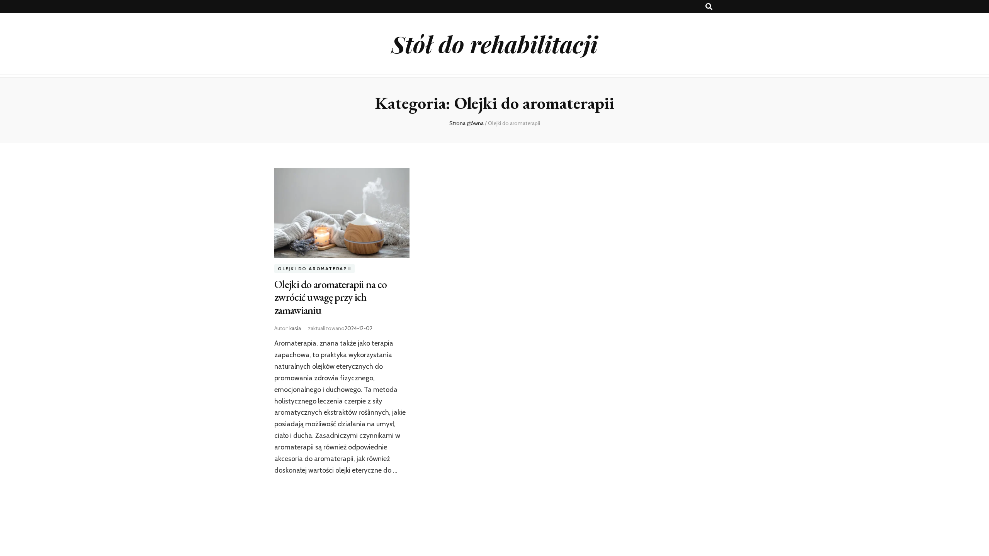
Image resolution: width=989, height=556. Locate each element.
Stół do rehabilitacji (494, 43)
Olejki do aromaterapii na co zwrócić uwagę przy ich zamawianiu (330, 297)
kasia (295, 328)
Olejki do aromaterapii (314, 268)
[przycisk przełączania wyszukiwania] (708, 6)
